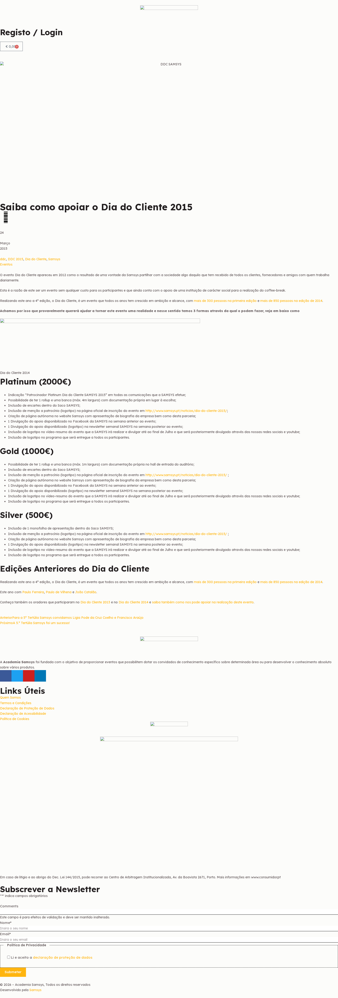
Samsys (54, 259)
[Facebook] (5, 676)
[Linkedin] (40, 676)
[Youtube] (28, 676)
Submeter (13, 972)
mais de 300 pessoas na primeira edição (225, 301)
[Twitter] (17, 676)
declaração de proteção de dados (62, 957)
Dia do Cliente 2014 (133, 602)
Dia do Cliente (35, 259)
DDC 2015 (15, 259)
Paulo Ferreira (33, 592)
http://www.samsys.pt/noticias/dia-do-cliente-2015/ (186, 411)
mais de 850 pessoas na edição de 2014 (291, 301)
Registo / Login (31, 32)
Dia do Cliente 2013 (95, 602)
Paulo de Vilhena (59, 592)
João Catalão (85, 592)
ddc (3, 259)
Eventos (6, 264)
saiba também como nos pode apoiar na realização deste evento (203, 602)
